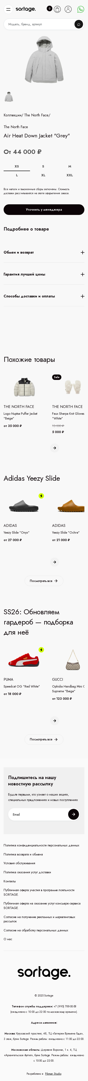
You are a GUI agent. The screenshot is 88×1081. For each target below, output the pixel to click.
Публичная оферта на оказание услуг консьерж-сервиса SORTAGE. (42, 905)
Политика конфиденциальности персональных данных (41, 845)
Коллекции (12, 115)
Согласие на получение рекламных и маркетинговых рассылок (39, 919)
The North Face (36, 115)
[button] (8, 9)
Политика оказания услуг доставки (27, 872)
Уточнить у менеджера (44, 209)
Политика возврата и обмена (23, 854)
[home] (26, 9)
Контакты (10, 881)
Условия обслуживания (19, 863)
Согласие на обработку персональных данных (36, 930)
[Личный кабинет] (68, 9)
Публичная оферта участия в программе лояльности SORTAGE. (39, 892)
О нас (8, 939)
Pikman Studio (53, 1074)
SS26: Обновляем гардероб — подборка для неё (38, 622)
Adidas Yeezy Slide (32, 478)
